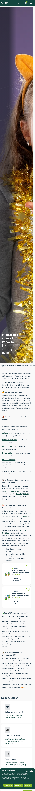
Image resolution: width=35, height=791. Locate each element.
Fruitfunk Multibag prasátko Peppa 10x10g (20, 594)
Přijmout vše (8, 785)
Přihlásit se (22, 3)
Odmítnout (18, 785)
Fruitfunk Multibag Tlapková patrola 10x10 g (21, 571)
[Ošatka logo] (4, 3)
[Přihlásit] (28, 566)
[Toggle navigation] (30, 3)
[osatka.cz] (3, 366)
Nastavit (27, 785)
